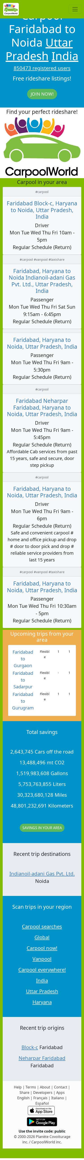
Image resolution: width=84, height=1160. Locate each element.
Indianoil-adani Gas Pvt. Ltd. (42, 873)
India (65, 55)
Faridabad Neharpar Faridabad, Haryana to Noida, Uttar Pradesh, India (42, 407)
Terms (31, 1087)
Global (42, 937)
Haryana (42, 1001)
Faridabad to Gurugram (23, 701)
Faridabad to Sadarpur (23, 680)
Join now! (42, 94)
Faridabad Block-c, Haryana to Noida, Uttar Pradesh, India (42, 210)
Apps (60, 1092)
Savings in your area (42, 827)
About (45, 1087)
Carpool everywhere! (42, 969)
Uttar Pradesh (39, 49)
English (23, 1097)
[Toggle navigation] (75, 9)
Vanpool (42, 958)
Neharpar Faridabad (42, 1058)
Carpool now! (42, 948)
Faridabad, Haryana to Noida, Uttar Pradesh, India (42, 343)
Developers (42, 1092)
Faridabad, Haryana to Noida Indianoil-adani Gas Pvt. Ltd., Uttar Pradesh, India (42, 280)
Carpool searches (42, 926)
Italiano (57, 1097)
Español (42, 1103)
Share (24, 1092)
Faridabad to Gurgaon (23, 659)
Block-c (30, 1047)
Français (40, 1097)
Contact (60, 1087)
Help (18, 1087)
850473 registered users (42, 68)
